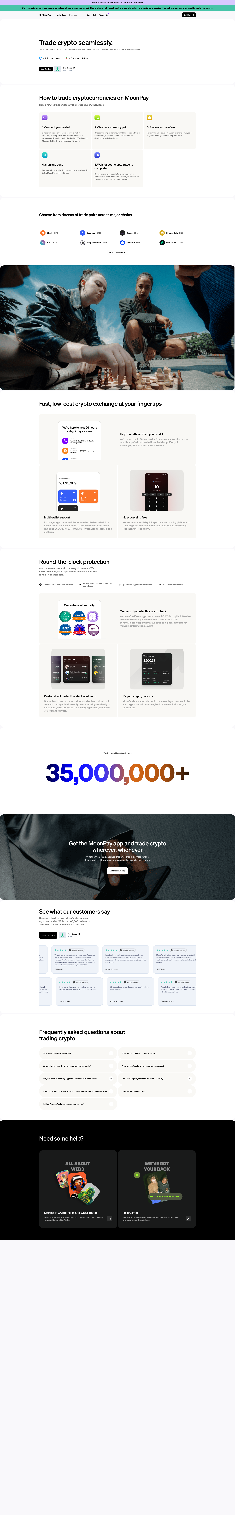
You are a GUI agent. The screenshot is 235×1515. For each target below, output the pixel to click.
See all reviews (48, 935)
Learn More (139, 2)
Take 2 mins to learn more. (200, 7)
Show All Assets (116, 252)
